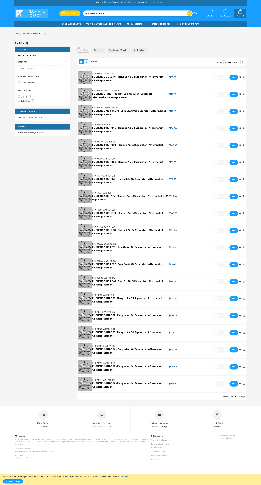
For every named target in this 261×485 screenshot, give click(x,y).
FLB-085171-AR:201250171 (104, 74)
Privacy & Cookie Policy (160, 444)
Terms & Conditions (159, 440)
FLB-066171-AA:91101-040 (104, 125)
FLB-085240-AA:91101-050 (104, 142)
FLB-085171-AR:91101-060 (104, 159)
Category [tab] (97, 50)
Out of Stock (27, 101)
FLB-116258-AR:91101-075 (103, 176)
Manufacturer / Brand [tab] (117, 50)
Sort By (219, 62)
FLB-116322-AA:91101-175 (103, 193)
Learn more (124, 476)
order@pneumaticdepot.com (26, 457)
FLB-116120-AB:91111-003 (103, 329)
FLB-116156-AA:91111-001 (103, 295)
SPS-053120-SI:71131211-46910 (105, 91)
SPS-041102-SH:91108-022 (104, 261)
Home (17, 33)
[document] (130, 479)
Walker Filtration (29, 82)
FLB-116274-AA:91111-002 (103, 312)
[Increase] (226, 77)
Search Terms (156, 447)
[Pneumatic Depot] (31, 13)
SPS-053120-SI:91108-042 (103, 278)
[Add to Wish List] (240, 77)
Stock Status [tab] (139, 50)
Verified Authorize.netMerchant (227, 437)
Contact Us (155, 459)
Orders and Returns (159, 455)
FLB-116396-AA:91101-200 (103, 210)
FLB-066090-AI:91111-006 (104, 346)
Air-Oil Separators (29, 68)
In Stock (25, 96)
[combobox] (138, 13)
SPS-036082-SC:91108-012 (104, 244)
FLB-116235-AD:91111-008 (103, 380)
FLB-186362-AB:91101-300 (104, 227)
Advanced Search (158, 451)
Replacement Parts (29, 33)
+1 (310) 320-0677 (21, 455)
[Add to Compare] (244, 77)
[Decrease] (216, 77)
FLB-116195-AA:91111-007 (103, 363)
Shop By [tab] (22, 49)
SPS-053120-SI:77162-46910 (105, 108)
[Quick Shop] (84, 77)
